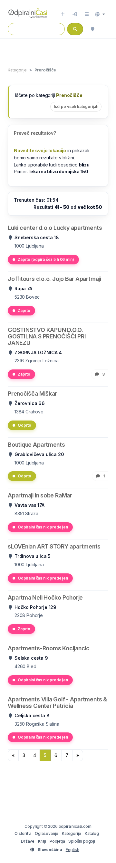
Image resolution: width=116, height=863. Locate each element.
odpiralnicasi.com (75, 826)
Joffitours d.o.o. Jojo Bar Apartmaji (54, 278)
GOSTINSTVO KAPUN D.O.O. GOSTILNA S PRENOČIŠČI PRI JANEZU (47, 336)
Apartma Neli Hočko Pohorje (45, 597)
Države (27, 841)
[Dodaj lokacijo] (62, 14)
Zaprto (24, 310)
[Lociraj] (92, 29)
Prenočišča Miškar (32, 393)
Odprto (24, 425)
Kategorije (71, 833)
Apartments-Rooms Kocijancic (49, 648)
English (72, 849)
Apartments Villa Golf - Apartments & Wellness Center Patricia (57, 702)
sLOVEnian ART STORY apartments (54, 546)
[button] (100, 14)
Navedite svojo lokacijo (40, 150)
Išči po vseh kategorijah (76, 106)
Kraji (42, 841)
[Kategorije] (87, 14)
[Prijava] (74, 14)
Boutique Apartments (36, 444)
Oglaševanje (46, 833)
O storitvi (23, 833)
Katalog (92, 833)
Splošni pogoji (81, 841)
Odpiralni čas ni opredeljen (43, 527)
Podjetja (57, 841)
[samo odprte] (105, 29)
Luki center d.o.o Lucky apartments (55, 227)
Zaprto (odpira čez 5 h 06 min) (46, 259)
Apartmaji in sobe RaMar (40, 495)
